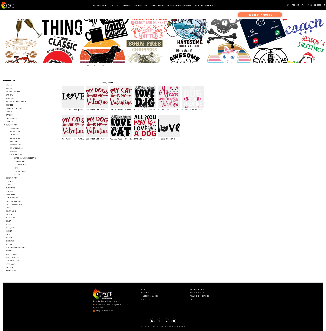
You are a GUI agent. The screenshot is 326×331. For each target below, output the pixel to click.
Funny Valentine (20, 165)
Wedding (9, 267)
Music (8, 224)
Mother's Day (15, 138)
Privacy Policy (197, 292)
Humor (8, 221)
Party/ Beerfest (12, 228)
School (9, 244)
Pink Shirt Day (15, 145)
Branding (9, 98)
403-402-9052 (101, 308)
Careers (9, 115)
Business (9, 105)
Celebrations (11, 125)
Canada (9, 112)
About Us (145, 299)
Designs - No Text (21, 161)
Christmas (14, 128)
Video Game (10, 264)
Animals (9, 88)
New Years (14, 141)
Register (295, 5)
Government (11, 211)
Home (144, 289)
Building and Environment (16, 102)
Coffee (8, 184)
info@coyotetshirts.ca (104, 311)
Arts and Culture (13, 92)
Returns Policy (197, 289)
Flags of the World (14, 204)
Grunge (9, 214)
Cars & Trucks (12, 118)
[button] (115, 5)
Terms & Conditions (199, 296)
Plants (8, 234)
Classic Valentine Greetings (25, 158)
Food (8, 208)
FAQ (191, 299)
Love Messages (20, 171)
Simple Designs (11, 254)
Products (146, 292)
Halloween (14, 135)
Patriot (9, 231)
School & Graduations (15, 247)
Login (287, 5)
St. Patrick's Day (16, 148)
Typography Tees (12, 261)
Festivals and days (13, 201)
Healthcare (10, 218)
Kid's (16, 168)
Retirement (10, 241)
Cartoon (9, 121)
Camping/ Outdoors (14, 108)
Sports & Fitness (12, 257)
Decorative (10, 188)
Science (9, 251)
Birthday (9, 95)
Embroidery (10, 194)
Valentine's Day (16, 155)
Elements (9, 191)
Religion (9, 238)
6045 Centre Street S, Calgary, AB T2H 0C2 (112, 305)
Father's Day (15, 131)
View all (9, 85)
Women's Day (11, 271)
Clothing (9, 181)
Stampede (13, 151)
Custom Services (149, 296)
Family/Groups (12, 198)
